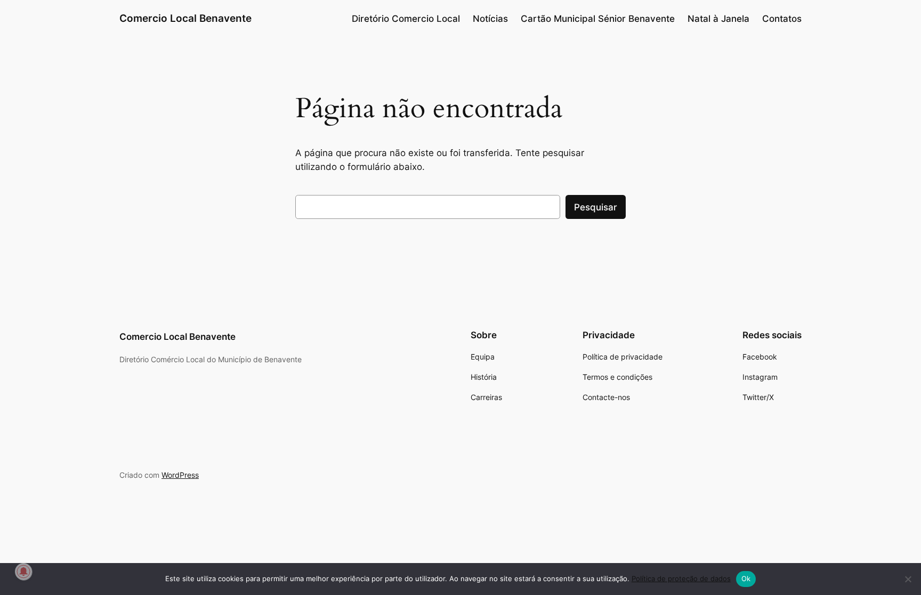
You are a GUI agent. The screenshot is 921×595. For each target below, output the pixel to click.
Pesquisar (595, 207)
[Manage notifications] (23, 571)
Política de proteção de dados (681, 578)
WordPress (180, 474)
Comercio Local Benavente (185, 18)
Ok (746, 578)
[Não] (907, 579)
